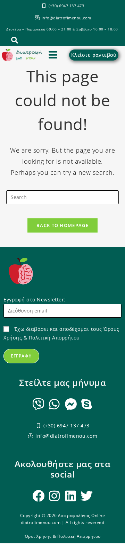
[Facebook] (38, 496)
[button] (12, 41)
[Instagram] (54, 496)
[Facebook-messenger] (71, 404)
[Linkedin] (71, 496)
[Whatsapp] (54, 404)
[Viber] (38, 404)
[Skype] (87, 404)
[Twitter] (87, 496)
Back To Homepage (62, 225)
